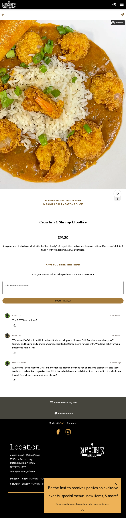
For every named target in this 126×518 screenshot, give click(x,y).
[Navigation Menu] (121, 4)
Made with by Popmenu (39, 423)
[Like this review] (15, 325)
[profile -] (114, 4)
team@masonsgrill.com (22, 471)
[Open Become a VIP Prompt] (82, 510)
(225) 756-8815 (18, 467)
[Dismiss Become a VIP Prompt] (115, 483)
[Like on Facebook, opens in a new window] (58, 433)
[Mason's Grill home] (16, 4)
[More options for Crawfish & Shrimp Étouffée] (117, 193)
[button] (3, 15)
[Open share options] (122, 15)
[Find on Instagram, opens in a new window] (68, 433)
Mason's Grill (92, 450)
